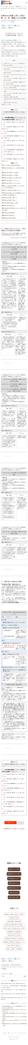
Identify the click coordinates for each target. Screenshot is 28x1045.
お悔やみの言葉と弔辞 (12, 20)
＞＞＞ (12, 735)
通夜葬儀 (12, 21)
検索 (25, 976)
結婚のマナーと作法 (14, 869)
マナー (9, 21)
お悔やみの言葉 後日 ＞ (10, 197)
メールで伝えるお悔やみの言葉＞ (12, 165)
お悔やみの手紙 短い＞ (9, 215)
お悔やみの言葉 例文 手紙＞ (11, 203)
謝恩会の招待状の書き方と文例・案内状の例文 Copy (13, 983)
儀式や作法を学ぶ (14, 892)
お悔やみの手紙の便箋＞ (10, 218)
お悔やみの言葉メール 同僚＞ (11, 175)
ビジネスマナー (4, 21)
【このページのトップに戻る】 (18, 237)
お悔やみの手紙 (4, 20)
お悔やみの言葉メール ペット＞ (12, 180)
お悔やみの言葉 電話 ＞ (10, 200)
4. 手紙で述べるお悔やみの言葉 (10, 97)
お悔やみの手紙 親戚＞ (9, 212)
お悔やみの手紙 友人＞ (9, 205)
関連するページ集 (6, 104)
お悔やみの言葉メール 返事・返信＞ (13, 177)
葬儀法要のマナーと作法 (14, 874)
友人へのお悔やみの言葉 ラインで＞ (12, 190)
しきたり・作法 (20, 20)
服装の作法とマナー (14, 883)
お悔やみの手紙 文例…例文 (10, 102)
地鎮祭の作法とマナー (14, 888)
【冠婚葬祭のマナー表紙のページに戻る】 (14, 828)
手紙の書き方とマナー (14, 878)
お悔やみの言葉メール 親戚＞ (11, 172)
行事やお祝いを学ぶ (14, 897)
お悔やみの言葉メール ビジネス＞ (12, 183)
